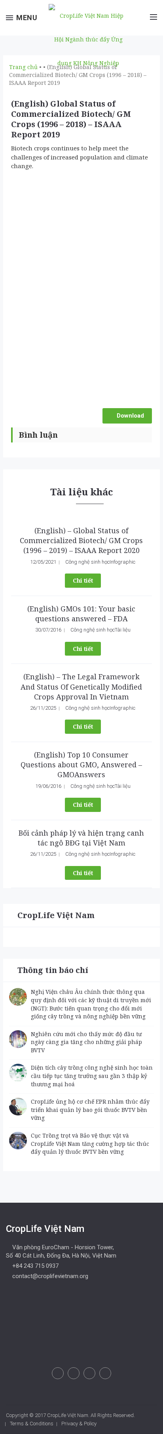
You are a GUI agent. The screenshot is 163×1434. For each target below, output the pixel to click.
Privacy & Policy (79, 1424)
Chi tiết (83, 580)
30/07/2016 (48, 630)
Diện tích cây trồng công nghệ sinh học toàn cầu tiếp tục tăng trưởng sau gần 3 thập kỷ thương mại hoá (92, 1075)
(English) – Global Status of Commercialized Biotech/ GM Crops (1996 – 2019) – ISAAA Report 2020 (81, 540)
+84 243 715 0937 (35, 1265)
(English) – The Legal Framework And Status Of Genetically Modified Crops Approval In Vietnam (81, 686)
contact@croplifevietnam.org (49, 1276)
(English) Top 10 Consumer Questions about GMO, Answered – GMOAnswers (81, 764)
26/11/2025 (43, 708)
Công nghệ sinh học (87, 562)
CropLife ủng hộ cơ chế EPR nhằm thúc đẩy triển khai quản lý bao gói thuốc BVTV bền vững (90, 1109)
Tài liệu (123, 630)
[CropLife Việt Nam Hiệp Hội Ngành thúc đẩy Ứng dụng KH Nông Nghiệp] (86, 38)
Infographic (122, 562)
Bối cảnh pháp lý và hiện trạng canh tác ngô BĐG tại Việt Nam (81, 837)
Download (129, 415)
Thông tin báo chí (52, 970)
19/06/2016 (48, 786)
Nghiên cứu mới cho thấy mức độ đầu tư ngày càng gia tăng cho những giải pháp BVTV (86, 1042)
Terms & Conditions (31, 1424)
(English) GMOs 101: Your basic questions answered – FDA (81, 613)
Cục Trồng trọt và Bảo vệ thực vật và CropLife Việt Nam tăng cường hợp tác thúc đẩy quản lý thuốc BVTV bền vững (90, 1143)
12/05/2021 (43, 562)
